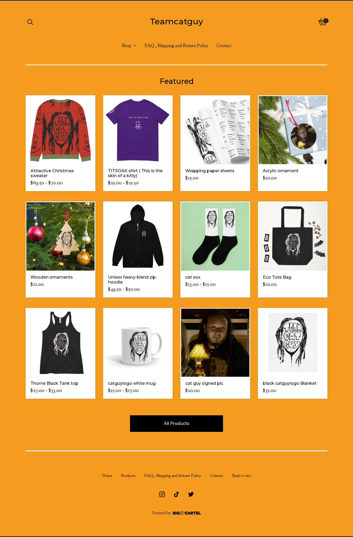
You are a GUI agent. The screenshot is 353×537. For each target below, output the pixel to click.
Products (128, 475)
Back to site (241, 475)
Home (107, 475)
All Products (176, 423)
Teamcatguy (176, 21)
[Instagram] (162, 494)
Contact (223, 45)
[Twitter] (191, 494)
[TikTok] (176, 494)
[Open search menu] (30, 21)
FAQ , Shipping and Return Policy (176, 45)
